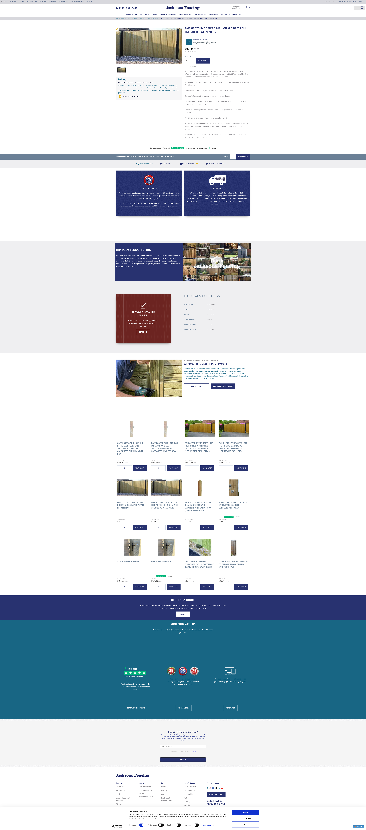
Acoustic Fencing (200, 14)
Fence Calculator (190, 787)
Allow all (245, 812)
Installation (225, 14)
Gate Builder (188, 794)
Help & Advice (213, 14)
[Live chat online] (358, 826)
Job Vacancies (121, 791)
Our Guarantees (183, 708)
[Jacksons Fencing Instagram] (208, 788)
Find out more (196, 386)
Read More (143, 332)
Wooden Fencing (131, 14)
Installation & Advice (146, 797)
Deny (245, 825)
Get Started (230, 708)
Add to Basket (243, 156)
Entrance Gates (132, 18)
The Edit (187, 805)
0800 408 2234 (216, 804)
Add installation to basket (223, 386)
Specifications (143, 156)
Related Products (167, 156)
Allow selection (246, 819)
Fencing (123, 18)
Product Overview (122, 156)
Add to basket (139, 468)
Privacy (118, 804)
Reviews (133, 156)
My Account (236, 9)
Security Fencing (185, 14)
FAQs (185, 798)
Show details (207, 825)
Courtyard (142, 18)
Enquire (183, 614)
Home (118, 18)
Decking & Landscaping (168, 14)
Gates (155, 14)
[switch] (161, 825)
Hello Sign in (236, 7)
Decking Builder (189, 791)
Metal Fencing (145, 14)
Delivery (187, 802)
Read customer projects (136, 708)
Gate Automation (144, 787)
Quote (163, 787)
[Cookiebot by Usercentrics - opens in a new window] (116, 826)
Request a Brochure (216, 794)
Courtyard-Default (153, 18)
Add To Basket (203, 60)
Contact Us (236, 14)
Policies (118, 794)
